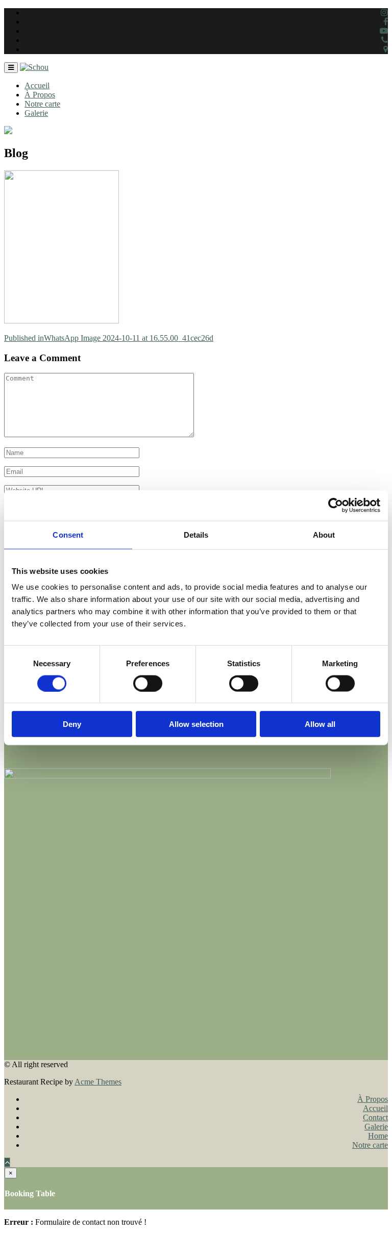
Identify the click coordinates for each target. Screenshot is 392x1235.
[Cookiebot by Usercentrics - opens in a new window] (335, 505)
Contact (375, 1117)
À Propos (39, 94)
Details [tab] (196, 534)
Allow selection (196, 724)
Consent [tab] (68, 534)
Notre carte (42, 103)
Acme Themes (98, 1081)
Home (378, 1135)
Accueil (37, 85)
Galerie (36, 113)
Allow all (320, 724)
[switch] (147, 683)
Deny (72, 724)
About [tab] (324, 534)
